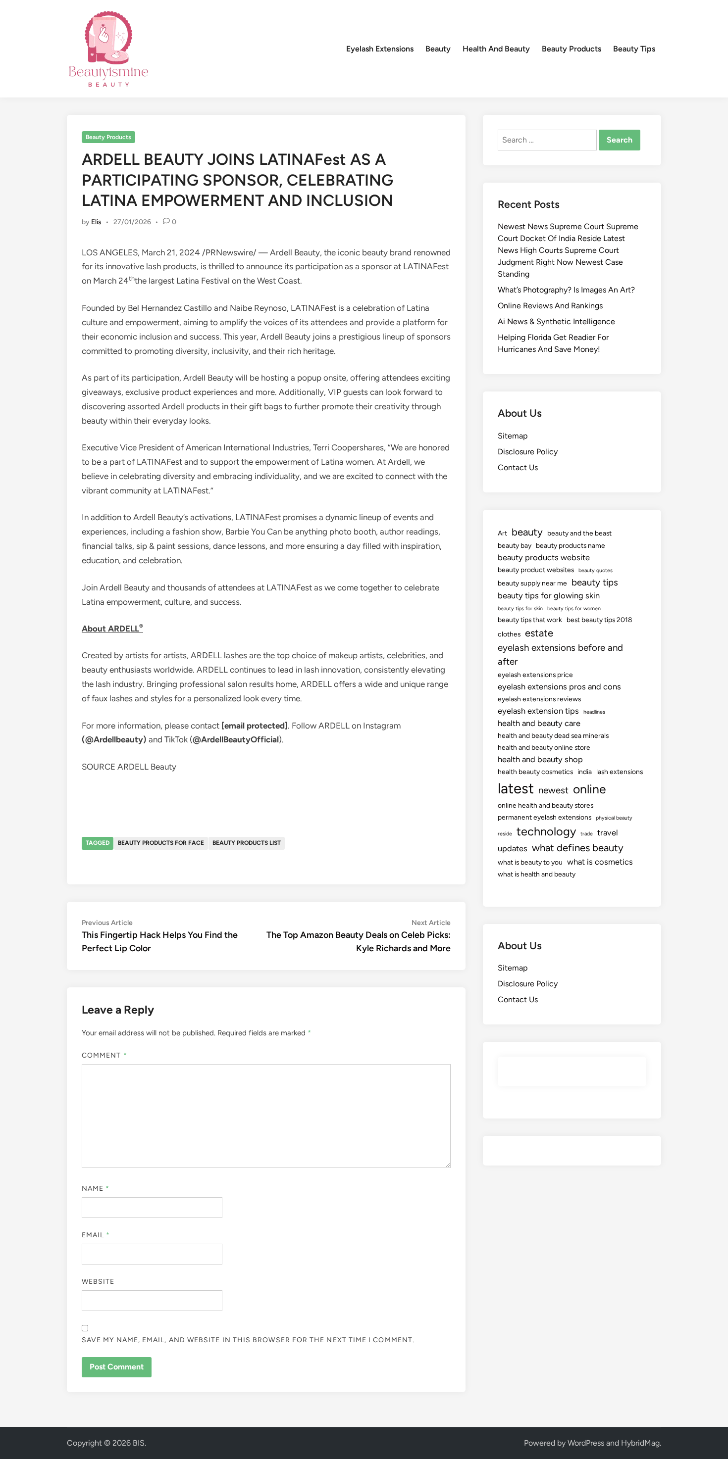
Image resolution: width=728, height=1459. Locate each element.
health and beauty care (539, 723)
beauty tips (595, 582)
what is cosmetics (600, 862)
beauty (527, 532)
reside (505, 833)
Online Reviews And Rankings (550, 305)
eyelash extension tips (538, 711)
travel (607, 832)
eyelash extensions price (535, 675)
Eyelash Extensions (380, 48)
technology (546, 831)
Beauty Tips (634, 48)
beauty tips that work (530, 620)
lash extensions (619, 772)
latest (516, 788)
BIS (139, 1443)
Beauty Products (571, 48)
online (589, 788)
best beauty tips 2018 (599, 620)
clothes (509, 634)
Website (98, 1281)
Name (95, 1188)
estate (539, 633)
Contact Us (518, 467)
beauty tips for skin (520, 608)
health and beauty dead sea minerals (553, 735)
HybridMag (640, 1443)
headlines (594, 712)
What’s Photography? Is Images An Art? (566, 289)
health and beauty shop (540, 759)
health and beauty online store (544, 747)
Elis (96, 222)
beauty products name (570, 545)
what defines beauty (578, 848)
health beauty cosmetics (535, 772)
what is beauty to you (530, 862)
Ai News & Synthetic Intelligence (556, 321)
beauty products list (246, 842)
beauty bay (514, 545)
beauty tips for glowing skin (549, 595)
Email (96, 1235)
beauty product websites (536, 570)
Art (502, 533)
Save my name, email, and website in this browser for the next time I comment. (248, 1340)
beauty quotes (595, 570)
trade (586, 833)
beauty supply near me (532, 583)
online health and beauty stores (545, 805)
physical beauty (614, 818)
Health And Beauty (496, 48)
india (584, 772)
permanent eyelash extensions (544, 817)
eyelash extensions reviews (539, 699)
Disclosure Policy (528, 451)
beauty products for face (161, 842)
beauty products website (544, 557)
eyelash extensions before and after (560, 654)
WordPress (586, 1443)
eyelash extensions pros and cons (559, 686)
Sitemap (512, 435)
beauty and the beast (579, 533)
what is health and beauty (536, 874)
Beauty (438, 48)
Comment (104, 1055)
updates (512, 848)
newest (553, 790)
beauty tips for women (574, 608)
